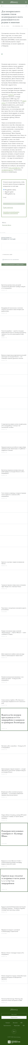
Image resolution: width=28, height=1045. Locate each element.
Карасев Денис (6, 225)
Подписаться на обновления (11, 259)
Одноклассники (7, 1025)
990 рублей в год (10, 194)
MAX (21, 1022)
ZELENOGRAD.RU (18, 26)
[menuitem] (7, 1022)
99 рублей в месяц (10, 190)
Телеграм (8, 1022)
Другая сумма (9, 192)
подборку (11, 94)
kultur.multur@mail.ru (14, 168)
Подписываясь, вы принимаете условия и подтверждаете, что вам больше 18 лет (11, 212)
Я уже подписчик (8, 207)
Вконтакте (15, 1022)
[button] (14, 204)
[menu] (14, 264)
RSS (24, 1025)
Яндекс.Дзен (17, 1025)
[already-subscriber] (14, 207)
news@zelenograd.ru (7, 170)
